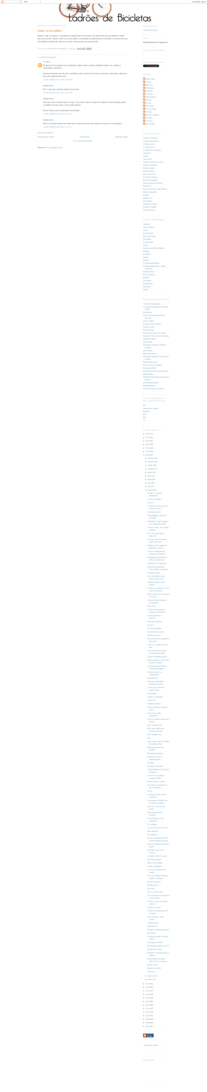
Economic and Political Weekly (153, 248)
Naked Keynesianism (150, 362)
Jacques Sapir (147, 342)
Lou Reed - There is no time (157, 856)
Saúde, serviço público (155, 863)
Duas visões (151, 606)
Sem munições (152, 834)
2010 (148, 1015)
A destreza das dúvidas (151, 141)
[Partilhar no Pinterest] (90, 49)
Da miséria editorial (154, 859)
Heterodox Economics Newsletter (154, 333)
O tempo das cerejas (150, 204)
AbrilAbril (146, 224)
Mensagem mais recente (46, 137)
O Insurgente (147, 201)
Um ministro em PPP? (155, 942)
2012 (148, 1008)
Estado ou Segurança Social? (157, 656)
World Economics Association (153, 388)
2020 (148, 455)
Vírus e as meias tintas (155, 892)
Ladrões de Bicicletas (150, 30)
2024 (148, 441)
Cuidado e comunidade (155, 697)
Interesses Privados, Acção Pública (155, 189)
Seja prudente (152, 693)
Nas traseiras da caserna (155, 632)
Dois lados (151, 888)
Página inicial (84, 137)
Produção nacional (153, 573)
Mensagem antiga (121, 137)
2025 (148, 437)
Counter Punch (148, 242)
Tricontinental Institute (151, 382)
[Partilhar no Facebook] (88, 49)
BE (144, 405)
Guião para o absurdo (154, 621)
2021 (148, 451)
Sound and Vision (149, 210)
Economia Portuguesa (150, 180)
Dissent (145, 245)
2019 (148, 984)
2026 (148, 434)
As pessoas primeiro (154, 499)
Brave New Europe (149, 236)
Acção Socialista (148, 227)
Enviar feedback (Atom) (54, 147)
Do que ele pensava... (154, 882)
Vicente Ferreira (149, 124)
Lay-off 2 (150, 502)
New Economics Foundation (152, 365)
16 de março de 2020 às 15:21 (57, 127)
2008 (148, 1022)
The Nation (147, 286)
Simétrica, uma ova (153, 635)
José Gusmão (148, 94)
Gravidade (150, 762)
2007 (148, 1026)
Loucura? (150, 625)
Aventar (145, 156)
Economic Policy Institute (152, 324)
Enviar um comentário (45, 132)
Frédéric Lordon (148, 327)
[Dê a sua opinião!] (84, 49)
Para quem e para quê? (155, 766)
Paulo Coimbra (149, 106)
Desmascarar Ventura (154, 949)
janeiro (150, 979)
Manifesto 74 (147, 198)
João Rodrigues (149, 88)
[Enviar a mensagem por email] (81, 49)
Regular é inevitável (154, 968)
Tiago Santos (148, 118)
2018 (148, 987)
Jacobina (146, 260)
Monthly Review (149, 271)
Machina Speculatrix (150, 192)
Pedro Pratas (148, 112)
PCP (144, 414)
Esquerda (146, 251)
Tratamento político (154, 703)
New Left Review (149, 274)
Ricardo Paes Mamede (151, 115)
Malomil (146, 195)
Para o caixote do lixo (154, 725)
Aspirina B (147, 153)
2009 (148, 1019)
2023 (148, 444)
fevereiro (151, 976)
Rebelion (146, 277)
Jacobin (145, 257)
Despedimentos (152, 678)
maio (150, 483)
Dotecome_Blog (148, 171)
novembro (151, 461)
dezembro (151, 458)
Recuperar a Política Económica (158, 929)
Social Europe (148, 283)
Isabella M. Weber (149, 339)
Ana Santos (147, 82)
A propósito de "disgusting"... (157, 563)
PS (144, 420)
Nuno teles (147, 103)
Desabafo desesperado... (155, 753)
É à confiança (151, 824)
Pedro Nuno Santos (150, 109)
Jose (44, 61)
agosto (150, 472)
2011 (148, 1012)
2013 (148, 1005)
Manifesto (146, 411)
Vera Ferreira (148, 121)
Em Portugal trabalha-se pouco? (158, 946)
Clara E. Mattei (148, 321)
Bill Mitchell (147, 312)
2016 (148, 994)
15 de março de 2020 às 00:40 (57, 79)
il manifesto (147, 254)
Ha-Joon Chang (148, 330)
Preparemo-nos (152, 926)
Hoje (149, 738)
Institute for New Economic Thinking (156, 336)
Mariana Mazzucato (149, 353)
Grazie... (150, 791)
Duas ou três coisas (149, 174)
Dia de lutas (151, 933)
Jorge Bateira (148, 91)
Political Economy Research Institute (155, 371)
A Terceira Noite (148, 147)
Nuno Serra (147, 100)
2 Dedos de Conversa (150, 138)
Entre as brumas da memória (153, 183)
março (150, 490)
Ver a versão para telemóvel (82, 141)
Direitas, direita (152, 965)
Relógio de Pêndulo (149, 207)
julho (150, 476)
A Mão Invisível (152, 923)
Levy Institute (148, 350)
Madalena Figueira (150, 97)
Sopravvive (151, 971)
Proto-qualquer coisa (154, 734)
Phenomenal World (149, 368)
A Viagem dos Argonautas (152, 150)
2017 (148, 991)
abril (149, 486)
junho (150, 479)
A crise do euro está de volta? (157, 828)
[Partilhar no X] (86, 49)
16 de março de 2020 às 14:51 (57, 114)
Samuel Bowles (148, 374)
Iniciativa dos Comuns (150, 408)
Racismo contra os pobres (156, 781)
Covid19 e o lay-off (154, 907)
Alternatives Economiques (152, 304)
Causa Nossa (147, 159)
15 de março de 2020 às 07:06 (57, 92)
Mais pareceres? (152, 831)
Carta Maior (147, 239)
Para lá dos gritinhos (154, 628)
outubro (150, 465)
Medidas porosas (153, 885)
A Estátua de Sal (148, 144)
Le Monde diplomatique (151, 263)
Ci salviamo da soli (154, 512)
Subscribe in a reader (151, 1045)
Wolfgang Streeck (149, 385)
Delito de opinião (149, 168)
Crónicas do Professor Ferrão (153, 162)
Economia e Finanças (150, 177)
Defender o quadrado (150, 165)
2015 (148, 998)
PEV (144, 417)
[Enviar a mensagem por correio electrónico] (78, 48)
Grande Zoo (147, 186)
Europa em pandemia (154, 866)
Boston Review (148, 233)
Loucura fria (151, 700)
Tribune (145, 289)
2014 (148, 1001)
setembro (151, 469)
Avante (145, 230)
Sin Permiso (147, 280)
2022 (148, 448)
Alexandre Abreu (149, 79)
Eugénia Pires (148, 85)
